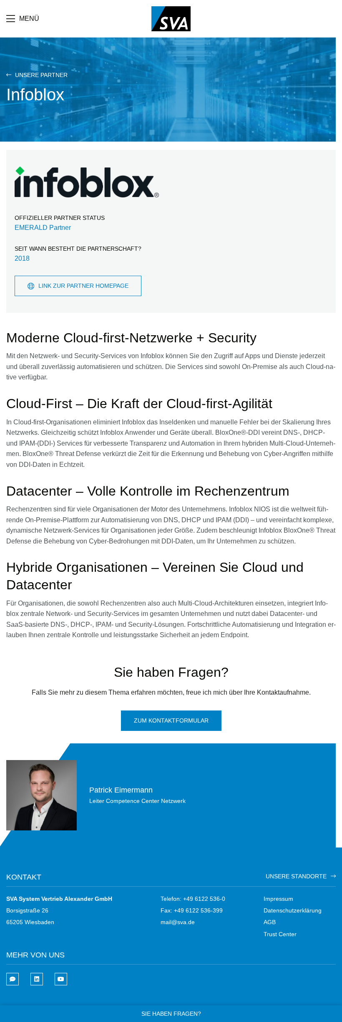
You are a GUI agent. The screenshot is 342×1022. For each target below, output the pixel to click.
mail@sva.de (178, 922)
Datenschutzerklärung (293, 910)
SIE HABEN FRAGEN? (171, 1013)
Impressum (278, 898)
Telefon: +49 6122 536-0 (193, 898)
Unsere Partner (40, 75)
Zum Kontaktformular (171, 720)
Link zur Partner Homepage (83, 285)
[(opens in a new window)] (36, 979)
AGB (270, 922)
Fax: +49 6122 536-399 (192, 910)
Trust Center (280, 934)
